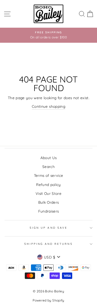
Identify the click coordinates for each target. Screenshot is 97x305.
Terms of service (48, 175)
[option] (48, 35)
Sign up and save (48, 227)
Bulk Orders (48, 202)
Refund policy (48, 184)
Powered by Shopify (48, 300)
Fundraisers (48, 211)
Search (48, 166)
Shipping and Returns (48, 244)
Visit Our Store (48, 193)
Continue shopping (48, 106)
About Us (48, 157)
